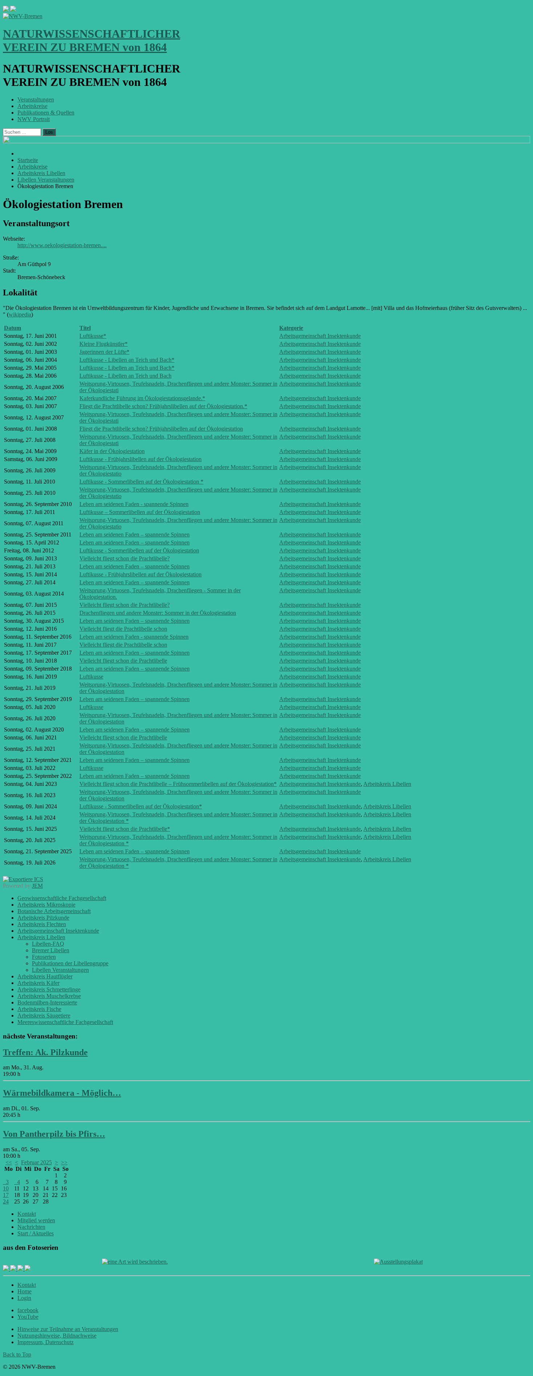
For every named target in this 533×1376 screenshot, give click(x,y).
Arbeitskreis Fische (39, 1009)
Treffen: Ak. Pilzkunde (45, 1052)
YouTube (27, 1317)
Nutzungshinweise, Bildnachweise (56, 1336)
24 (6, 1201)
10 (6, 1188)
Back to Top (17, 1354)
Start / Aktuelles (35, 1233)
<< (8, 1162)
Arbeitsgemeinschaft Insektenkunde (320, 336)
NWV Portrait (33, 119)
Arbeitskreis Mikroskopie (46, 905)
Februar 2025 (36, 1162)
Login (24, 1298)
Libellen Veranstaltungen (60, 970)
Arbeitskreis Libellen (387, 784)
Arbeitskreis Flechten (41, 924)
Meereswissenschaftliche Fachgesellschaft (65, 1022)
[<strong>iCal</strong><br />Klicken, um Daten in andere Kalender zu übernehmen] (23, 879)
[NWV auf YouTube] (27, 1269)
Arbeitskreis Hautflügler (45, 976)
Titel (85, 328)
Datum (12, 328)
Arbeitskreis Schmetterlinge (48, 989)
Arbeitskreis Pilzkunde (43, 918)
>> (64, 1162)
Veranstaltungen (35, 99)
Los (49, 132)
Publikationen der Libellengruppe (70, 963)
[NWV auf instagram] (13, 1269)
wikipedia (20, 314)
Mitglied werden (36, 1220)
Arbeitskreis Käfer (38, 983)
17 (6, 1195)
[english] (6, 10)
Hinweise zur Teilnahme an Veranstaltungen (67, 1329)
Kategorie (291, 328)
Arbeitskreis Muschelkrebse (49, 996)
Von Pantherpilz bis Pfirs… (54, 1134)
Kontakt (26, 1214)
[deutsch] (13, 10)
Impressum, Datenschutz (45, 1342)
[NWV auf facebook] (6, 1269)
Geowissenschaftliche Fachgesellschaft (61, 898)
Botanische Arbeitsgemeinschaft (54, 911)
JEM (37, 886)
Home (24, 1291)
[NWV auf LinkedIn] (21, 1269)
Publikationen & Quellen (45, 112)
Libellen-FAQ (48, 944)
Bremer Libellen (50, 950)
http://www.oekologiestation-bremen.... (62, 245)
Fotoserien (44, 957)
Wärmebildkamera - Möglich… (62, 1093)
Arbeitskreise (32, 106)
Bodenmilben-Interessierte (47, 1002)
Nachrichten (31, 1227)
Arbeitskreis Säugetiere (43, 1015)
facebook (27, 1310)
